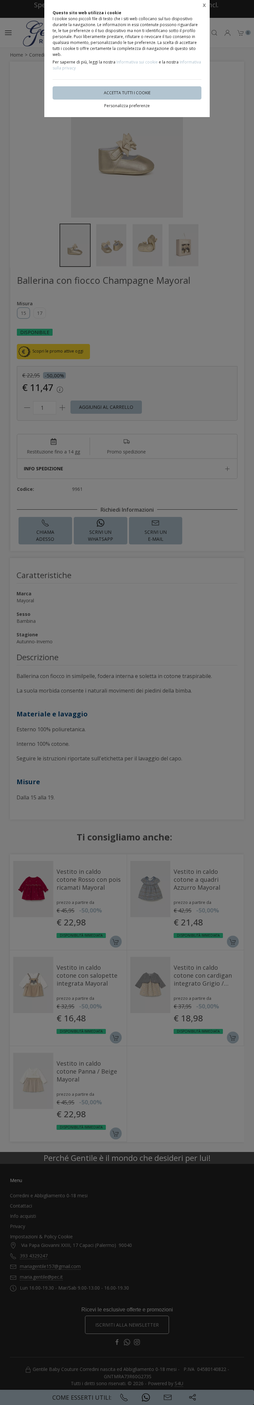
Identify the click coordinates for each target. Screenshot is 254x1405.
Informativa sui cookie (137, 62)
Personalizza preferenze (127, 105)
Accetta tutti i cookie (127, 93)
